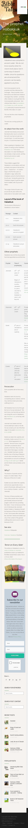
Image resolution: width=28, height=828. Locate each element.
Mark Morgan (8, 34)
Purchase (18, 559)
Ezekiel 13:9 (10, 105)
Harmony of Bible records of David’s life (16, 749)
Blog (3, 823)
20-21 (5, 432)
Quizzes (16, 823)
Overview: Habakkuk (10, 535)
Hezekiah (12, 721)
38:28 (9, 432)
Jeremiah (17, 34)
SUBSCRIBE (15, 655)
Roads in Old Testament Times (16, 799)
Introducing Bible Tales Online (16, 767)
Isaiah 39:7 (15, 460)
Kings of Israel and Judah (15, 728)
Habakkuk (7, 530)
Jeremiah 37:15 (20, 430)
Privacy (4, 825)
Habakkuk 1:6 (8, 149)
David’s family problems (16, 735)
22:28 (15, 105)
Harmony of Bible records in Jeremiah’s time (16, 783)
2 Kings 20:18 (8, 460)
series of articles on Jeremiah (12, 550)
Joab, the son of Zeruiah (17, 741)
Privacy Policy (17, 636)
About (22, 823)
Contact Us (12, 825)
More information (10, 559)
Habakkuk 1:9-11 (9, 158)
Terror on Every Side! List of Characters (17, 775)
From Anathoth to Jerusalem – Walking (16, 792)
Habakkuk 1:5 (11, 416)
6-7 (7, 441)
